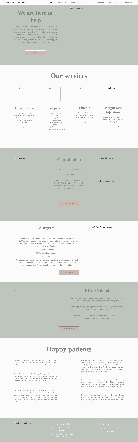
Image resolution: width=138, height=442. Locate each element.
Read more (69, 329)
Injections (113, 2)
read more (69, 203)
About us (62, 2)
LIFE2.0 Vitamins (97, 2)
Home (50, 2)
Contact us (128, 2)
